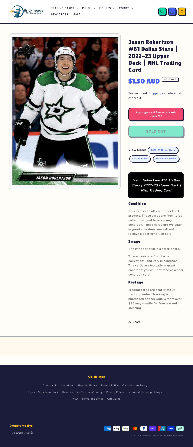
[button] (64, 8)
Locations (67, 385)
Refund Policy (110, 385)
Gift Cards (113, 399)
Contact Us (50, 385)
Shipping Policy (87, 385)
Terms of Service (93, 399)
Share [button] (136, 322)
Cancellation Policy (134, 385)
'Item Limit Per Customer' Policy (82, 392)
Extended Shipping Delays (145, 392)
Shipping (155, 93)
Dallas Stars (139, 158)
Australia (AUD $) (22, 433)
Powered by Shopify (174, 435)
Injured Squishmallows (43, 392)
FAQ (75, 399)
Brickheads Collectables (152, 435)
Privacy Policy (115, 392)
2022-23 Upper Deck (163, 150)
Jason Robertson (166, 158)
